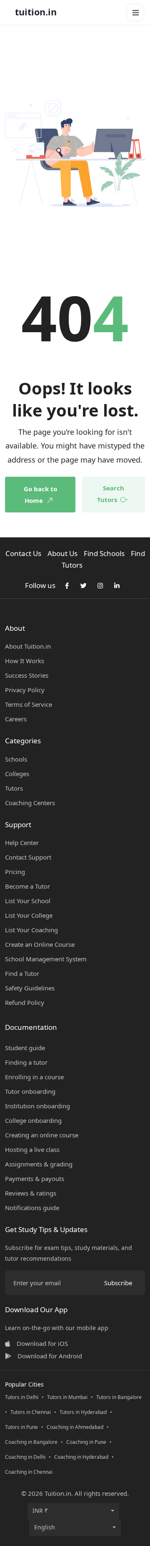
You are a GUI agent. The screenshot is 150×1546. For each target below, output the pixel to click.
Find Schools (104, 553)
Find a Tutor (22, 973)
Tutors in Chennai (30, 1412)
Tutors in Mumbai (67, 1397)
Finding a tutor (26, 1062)
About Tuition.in (28, 646)
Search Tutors (111, 494)
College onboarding (33, 1120)
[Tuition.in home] (36, 12)
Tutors (14, 788)
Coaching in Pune (86, 1442)
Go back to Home (40, 495)
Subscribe (118, 1283)
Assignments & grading (38, 1164)
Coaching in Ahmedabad (75, 1427)
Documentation (31, 1027)
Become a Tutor (27, 886)
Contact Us (23, 553)
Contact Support (28, 857)
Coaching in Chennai (28, 1471)
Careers (16, 719)
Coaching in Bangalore (31, 1442)
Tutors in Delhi (21, 1397)
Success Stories (26, 675)
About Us (63, 553)
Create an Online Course (40, 944)
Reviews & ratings (30, 1193)
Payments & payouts (34, 1178)
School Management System (46, 959)
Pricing (15, 871)
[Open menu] (135, 12)
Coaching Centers (30, 803)
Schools (16, 759)
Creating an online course (41, 1135)
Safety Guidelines (30, 988)
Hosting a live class (32, 1149)
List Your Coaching (31, 930)
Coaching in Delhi (25, 1456)
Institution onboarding (37, 1106)
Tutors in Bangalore (119, 1397)
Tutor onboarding (30, 1091)
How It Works (24, 661)
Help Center (22, 842)
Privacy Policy (25, 690)
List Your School (27, 901)
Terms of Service (28, 704)
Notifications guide (32, 1207)
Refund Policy (24, 1002)
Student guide (25, 1048)
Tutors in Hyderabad (83, 1412)
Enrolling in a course (34, 1077)
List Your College (28, 915)
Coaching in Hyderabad (81, 1456)
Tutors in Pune (21, 1427)
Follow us (40, 585)
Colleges (17, 773)
